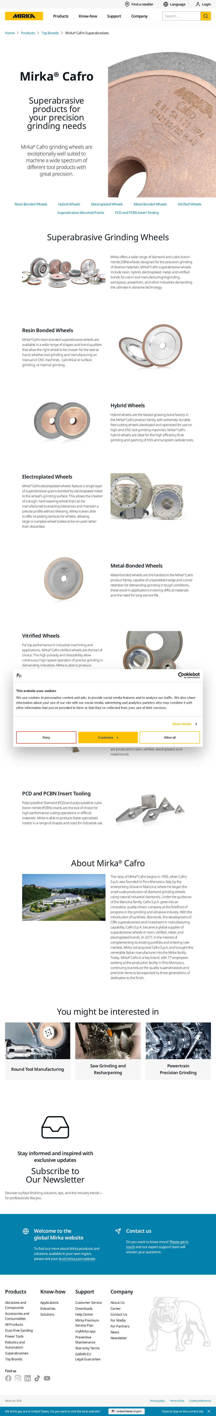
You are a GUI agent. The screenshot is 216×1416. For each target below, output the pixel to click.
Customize (105, 737)
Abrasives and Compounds (15, 1305)
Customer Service (88, 1302)
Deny (46, 737)
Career (116, 1308)
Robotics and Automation (15, 1345)
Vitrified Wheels (189, 204)
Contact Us (119, 1314)
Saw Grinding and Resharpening (108, 1069)
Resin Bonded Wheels (31, 204)
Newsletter (119, 1338)
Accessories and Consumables (17, 1316)
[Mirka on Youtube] (47, 1378)
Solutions (47, 1314)
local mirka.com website (77, 1258)
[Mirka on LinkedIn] (27, 1378)
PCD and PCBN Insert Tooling (137, 212)
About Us (117, 1302)
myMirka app (85, 1331)
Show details (182, 724)
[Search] (205, 16)
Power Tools (14, 1336)
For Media (118, 1320)
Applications (49, 1302)
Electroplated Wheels (107, 204)
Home (9, 33)
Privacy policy (157, 1401)
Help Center (84, 1314)
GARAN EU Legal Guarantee (87, 1356)
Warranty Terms (87, 1348)
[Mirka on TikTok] (37, 1378)
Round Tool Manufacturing (37, 1069)
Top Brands (50, 33)
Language (177, 4)
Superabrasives (16, 1353)
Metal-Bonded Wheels (150, 204)
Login (206, 4)
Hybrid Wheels (69, 204)
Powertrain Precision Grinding (178, 1069)
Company (139, 16)
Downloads (84, 1308)
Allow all (170, 737)
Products (61, 16)
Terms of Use (177, 1401)
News (115, 1332)
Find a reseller (142, 4)
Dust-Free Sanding (19, 1330)
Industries (47, 1308)
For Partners (120, 1326)
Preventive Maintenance (85, 1340)
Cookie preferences (200, 1401)
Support (114, 16)
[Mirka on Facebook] (8, 1378)
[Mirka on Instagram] (18, 1378)
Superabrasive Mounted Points (80, 212)
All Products (14, 1324)
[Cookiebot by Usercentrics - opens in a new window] (181, 675)
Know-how (88, 16)
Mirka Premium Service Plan (87, 1323)
